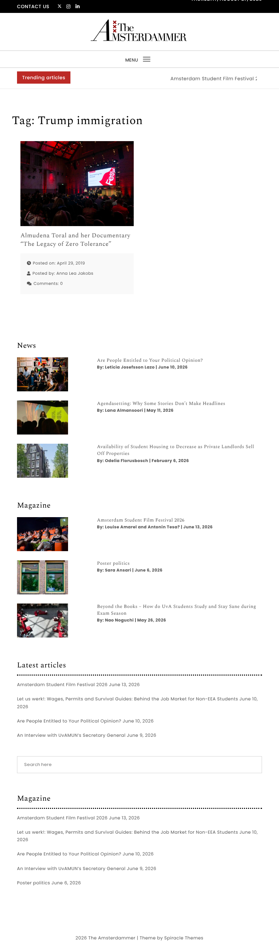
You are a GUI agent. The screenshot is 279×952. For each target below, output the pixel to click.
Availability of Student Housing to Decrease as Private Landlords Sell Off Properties (175, 450)
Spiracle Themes (183, 938)
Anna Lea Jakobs (75, 273)
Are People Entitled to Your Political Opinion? (150, 360)
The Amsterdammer (111, 938)
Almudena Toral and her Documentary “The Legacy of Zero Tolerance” (75, 240)
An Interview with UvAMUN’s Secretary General (71, 735)
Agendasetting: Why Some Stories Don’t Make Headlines (161, 404)
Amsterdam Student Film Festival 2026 (211, 78)
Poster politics (113, 563)
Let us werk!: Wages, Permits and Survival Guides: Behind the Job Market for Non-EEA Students (127, 699)
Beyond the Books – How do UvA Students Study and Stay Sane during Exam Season (176, 610)
